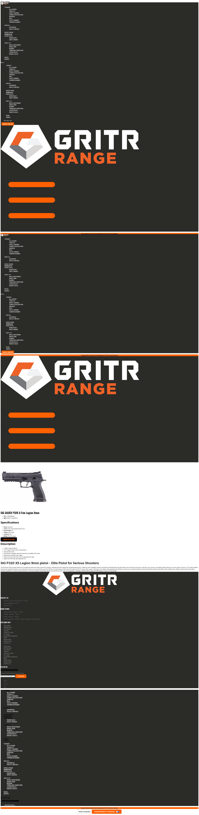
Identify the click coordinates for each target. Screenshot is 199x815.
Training (6, 630)
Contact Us (7, 643)
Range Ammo (8, 641)
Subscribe (21, 676)
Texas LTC (12, 11)
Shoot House (9, 32)
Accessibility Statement (10, 636)
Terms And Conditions (16, 50)
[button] (99, 62)
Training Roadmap (14, 22)
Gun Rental (12, 27)
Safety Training (14, 13)
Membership (8, 34)
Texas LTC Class (8, 632)
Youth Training (14, 20)
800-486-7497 (5, 797)
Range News (7, 639)
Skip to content (5, 1)
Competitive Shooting (16, 14)
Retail (7, 57)
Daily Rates (7, 625)
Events (7, 59)
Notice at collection (84, 811)
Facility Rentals (14, 29)
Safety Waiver (13, 39)
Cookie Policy (13, 52)
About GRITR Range (15, 45)
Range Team (12, 46)
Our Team (7, 634)
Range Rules (13, 37)
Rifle (10, 18)
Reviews (11, 48)
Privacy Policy (13, 54)
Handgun (12, 16)
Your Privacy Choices (104, 812)
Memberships (8, 627)
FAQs (5, 637)
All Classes (13, 9)
